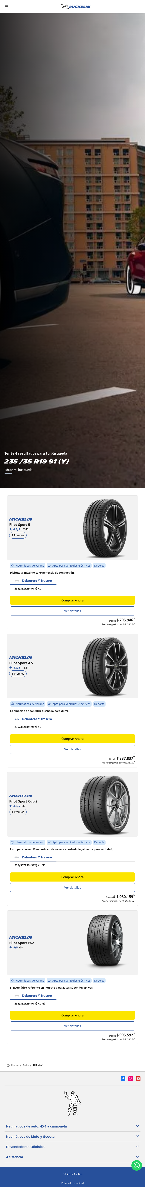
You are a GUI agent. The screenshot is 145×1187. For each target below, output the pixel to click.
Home (15, 1065)
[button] (33, 581)
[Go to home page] (76, 6)
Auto (26, 1065)
